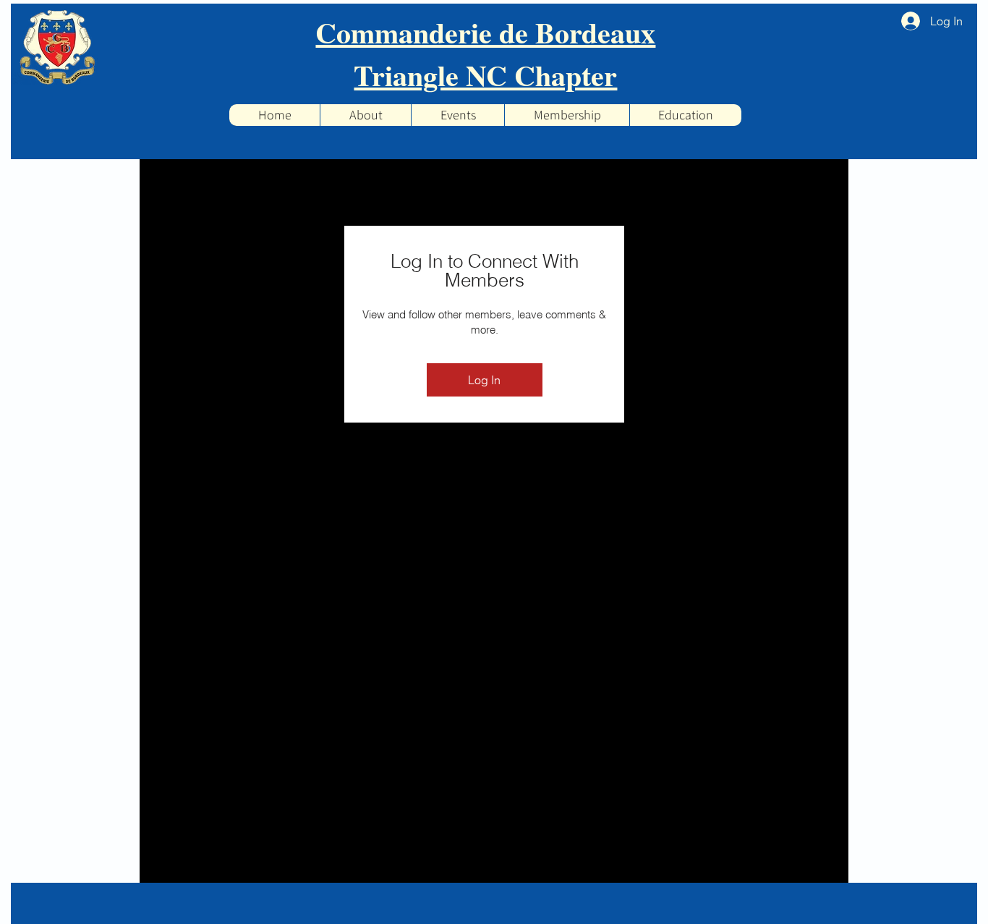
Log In (484, 380)
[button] (457, 115)
